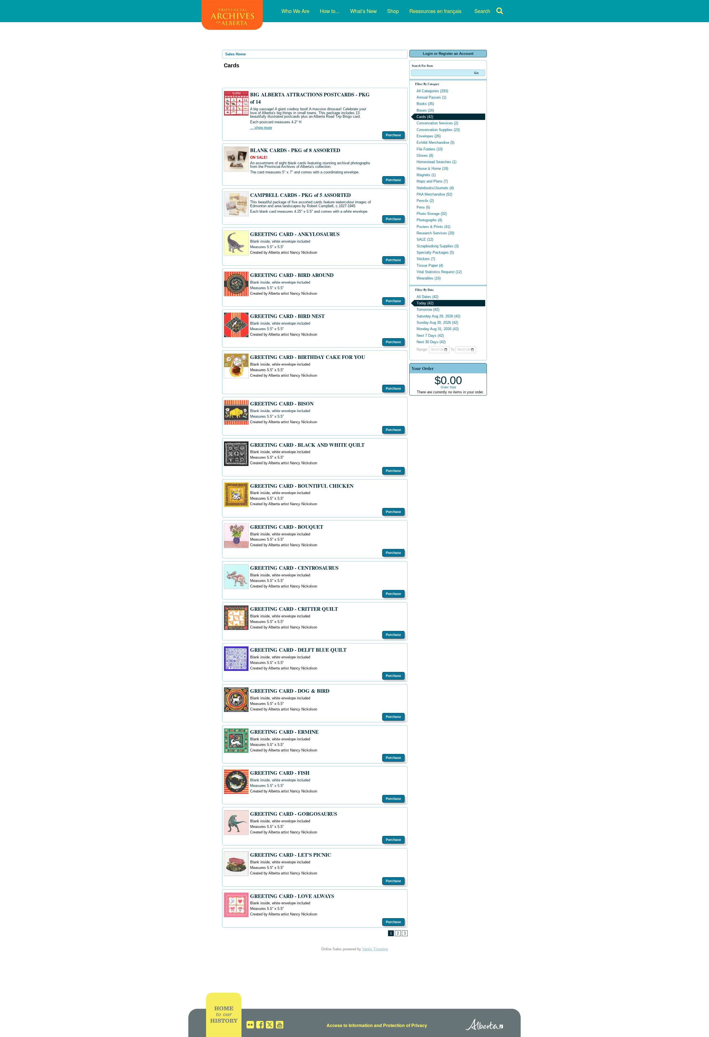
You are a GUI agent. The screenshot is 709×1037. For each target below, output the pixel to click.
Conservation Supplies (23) (438, 130)
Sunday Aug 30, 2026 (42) (437, 322)
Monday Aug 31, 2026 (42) (438, 329)
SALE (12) (425, 239)
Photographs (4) (429, 220)
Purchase (393, 135)
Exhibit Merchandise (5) (435, 142)
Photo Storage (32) (432, 214)
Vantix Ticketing (375, 949)
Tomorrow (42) (428, 309)
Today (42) (425, 303)
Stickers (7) (426, 259)
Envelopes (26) (429, 136)
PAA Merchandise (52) (434, 194)
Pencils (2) (425, 201)
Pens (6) (423, 207)
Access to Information (350, 1025)
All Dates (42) (427, 297)
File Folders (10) (430, 149)
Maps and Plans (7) (432, 181)
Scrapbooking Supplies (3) (438, 246)
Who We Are (295, 10)
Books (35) (425, 104)
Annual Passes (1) (431, 97)
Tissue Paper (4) (430, 265)
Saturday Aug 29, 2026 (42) (438, 316)
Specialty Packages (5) (435, 252)
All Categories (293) (432, 91)
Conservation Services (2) (437, 123)
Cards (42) (425, 117)
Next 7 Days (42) (430, 335)
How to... (330, 10)
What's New (363, 10)
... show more (261, 127)
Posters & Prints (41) (433, 227)
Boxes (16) (425, 110)
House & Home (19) (432, 168)
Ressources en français (435, 10)
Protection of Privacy (405, 1025)
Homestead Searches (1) (436, 162)
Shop (393, 10)
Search (482, 10)
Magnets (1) (426, 175)
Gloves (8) (425, 155)
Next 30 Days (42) (431, 342)
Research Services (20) (435, 233)
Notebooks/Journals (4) (435, 188)
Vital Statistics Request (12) (439, 272)
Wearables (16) (429, 278)
